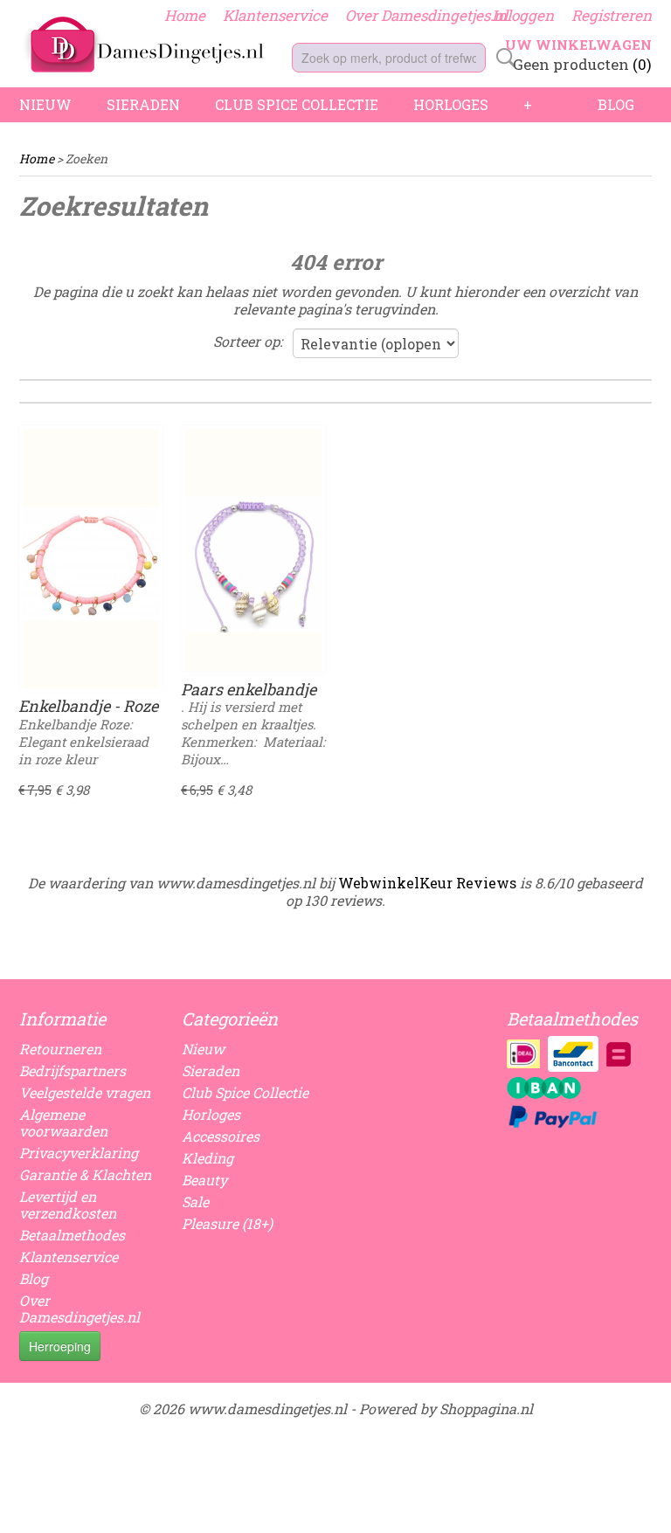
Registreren (611, 15)
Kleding (207, 1158)
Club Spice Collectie (296, 104)
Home (184, 15)
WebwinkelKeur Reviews (427, 883)
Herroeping (60, 1346)
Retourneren (60, 1048)
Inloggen (523, 15)
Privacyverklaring (78, 1152)
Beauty (204, 1179)
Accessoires (220, 1136)
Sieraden (143, 104)
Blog (616, 104)
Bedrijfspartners (72, 1070)
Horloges (450, 104)
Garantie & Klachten (85, 1174)
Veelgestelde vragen (84, 1092)
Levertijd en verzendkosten (67, 1204)
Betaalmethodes (72, 1235)
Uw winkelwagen (578, 44)
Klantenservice (275, 15)
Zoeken (502, 58)
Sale (195, 1201)
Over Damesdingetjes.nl (426, 15)
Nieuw (45, 104)
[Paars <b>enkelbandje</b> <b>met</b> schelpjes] (253, 564)
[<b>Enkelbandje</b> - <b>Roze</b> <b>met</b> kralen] (91, 564)
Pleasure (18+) (227, 1223)
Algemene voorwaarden (63, 1122)
